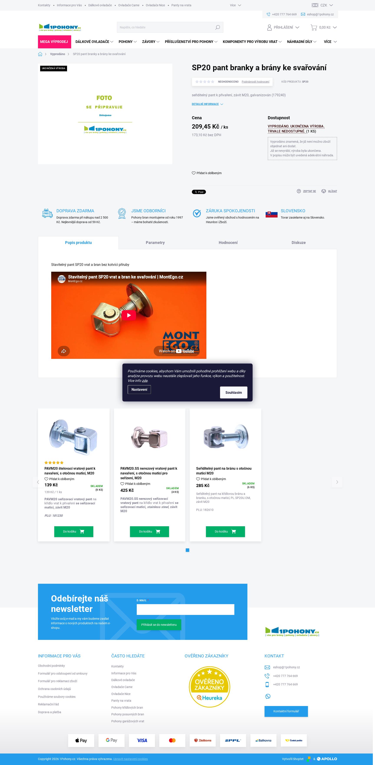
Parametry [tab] (155, 242)
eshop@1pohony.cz (286, 667)
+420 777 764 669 (285, 676)
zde (144, 381)
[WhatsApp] (268, 695)
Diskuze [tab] (299, 242)
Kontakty (44, 5)
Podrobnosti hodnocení (255, 81)
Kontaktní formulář (286, 711)
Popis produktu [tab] (78, 242)
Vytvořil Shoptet (293, 759)
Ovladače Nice (155, 5)
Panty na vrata (181, 5)
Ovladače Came (128, 5)
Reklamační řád (48, 704)
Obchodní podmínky (51, 665)
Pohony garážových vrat (127, 721)
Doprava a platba (49, 712)
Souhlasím (233, 393)
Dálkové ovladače (100, 5)
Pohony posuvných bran (127, 714)
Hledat (217, 27)
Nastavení (139, 389)
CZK (324, 5)
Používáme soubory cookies (57, 696)
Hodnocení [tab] (228, 242)
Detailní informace (205, 104)
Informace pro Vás (69, 5)
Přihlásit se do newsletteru (159, 624)
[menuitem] (54, 41)
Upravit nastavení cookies (130, 759)
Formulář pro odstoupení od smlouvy (62, 673)
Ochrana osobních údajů (54, 689)
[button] (187, 550)
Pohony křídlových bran (127, 707)
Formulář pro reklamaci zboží (57, 681)
